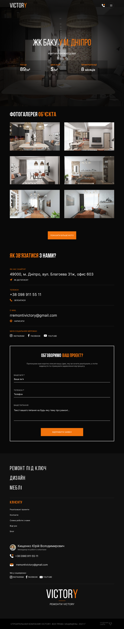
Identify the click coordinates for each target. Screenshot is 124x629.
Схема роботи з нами (20, 520)
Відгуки (13, 526)
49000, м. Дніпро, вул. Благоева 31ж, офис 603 (51, 274)
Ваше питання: (21, 405)
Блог (12, 531)
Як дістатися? (21, 280)
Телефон (18, 390)
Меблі (16, 488)
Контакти (14, 515)
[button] (103, 5)
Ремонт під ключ (28, 468)
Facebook (35, 336)
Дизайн (17, 478)
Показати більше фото (62, 235)
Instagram (19, 336)
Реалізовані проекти (19, 509)
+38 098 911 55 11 (25, 294)
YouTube (52, 336)
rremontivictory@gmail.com (33, 315)
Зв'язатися (20, 300)
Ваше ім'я (19, 375)
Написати (19, 321)
